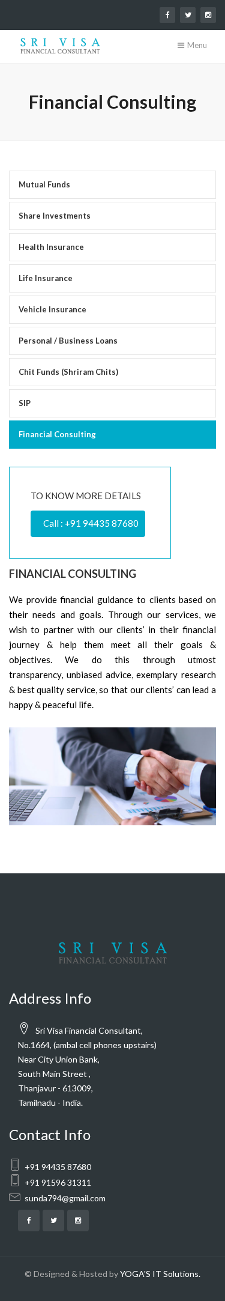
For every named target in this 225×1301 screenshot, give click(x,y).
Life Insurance (46, 278)
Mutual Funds (44, 184)
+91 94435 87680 (58, 1167)
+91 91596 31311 (58, 1182)
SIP (25, 403)
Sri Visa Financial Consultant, (88, 1030)
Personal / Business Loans (68, 340)
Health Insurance (51, 247)
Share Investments (55, 215)
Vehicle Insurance (52, 309)
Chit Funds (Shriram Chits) (68, 372)
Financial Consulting (57, 434)
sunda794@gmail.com (65, 1198)
